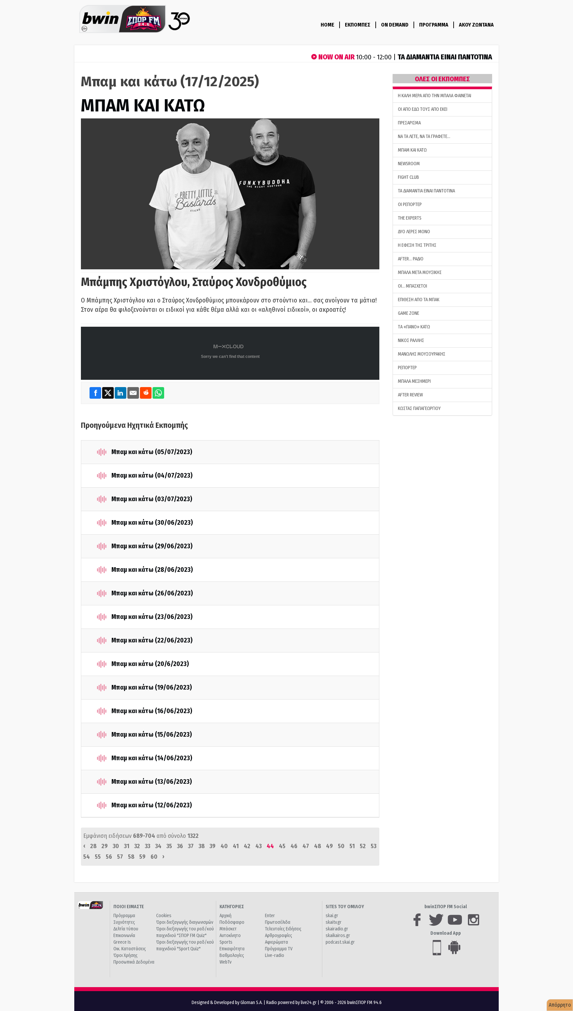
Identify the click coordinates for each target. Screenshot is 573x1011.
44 (270, 846)
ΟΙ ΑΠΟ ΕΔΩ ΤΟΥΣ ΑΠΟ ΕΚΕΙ (422, 109)
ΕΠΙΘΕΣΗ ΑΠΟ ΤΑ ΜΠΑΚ (418, 300)
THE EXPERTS (409, 218)
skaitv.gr (334, 922)
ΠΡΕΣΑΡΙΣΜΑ (409, 123)
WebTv (225, 962)
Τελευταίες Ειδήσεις (283, 929)
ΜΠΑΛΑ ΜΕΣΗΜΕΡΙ (414, 381)
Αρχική (225, 915)
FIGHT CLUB (408, 177)
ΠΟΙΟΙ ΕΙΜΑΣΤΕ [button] (128, 907)
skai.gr (332, 915)
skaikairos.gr (338, 935)
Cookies (163, 915)
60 (154, 856)
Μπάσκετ (228, 929)
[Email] (133, 392)
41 (236, 846)
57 (120, 856)
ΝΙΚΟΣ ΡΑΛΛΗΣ (411, 340)
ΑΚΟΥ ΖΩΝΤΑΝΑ (476, 25)
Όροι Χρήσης (125, 955)
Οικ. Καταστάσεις (129, 949)
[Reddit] (146, 392)
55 (98, 856)
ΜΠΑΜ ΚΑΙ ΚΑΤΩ (143, 105)
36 (180, 846)
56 (109, 856)
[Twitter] (108, 392)
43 (258, 846)
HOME (327, 25)
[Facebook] (96, 392)
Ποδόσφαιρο (232, 922)
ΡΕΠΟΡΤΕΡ (407, 368)
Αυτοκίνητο (230, 935)
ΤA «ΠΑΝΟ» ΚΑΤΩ (414, 327)
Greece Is (122, 942)
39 (213, 846)
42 (247, 846)
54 (86, 856)
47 (305, 846)
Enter (270, 915)
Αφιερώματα (276, 942)
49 (329, 846)
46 (293, 846)
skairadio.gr (337, 929)
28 (93, 846)
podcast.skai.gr (340, 942)
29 (104, 846)
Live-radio (274, 955)
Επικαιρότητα (232, 949)
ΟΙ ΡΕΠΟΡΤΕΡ (410, 204)
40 (224, 846)
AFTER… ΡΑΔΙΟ (410, 259)
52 (363, 846)
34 (158, 846)
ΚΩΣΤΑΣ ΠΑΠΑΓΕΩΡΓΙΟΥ (419, 408)
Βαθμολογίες (232, 955)
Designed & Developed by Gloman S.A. (227, 1002)
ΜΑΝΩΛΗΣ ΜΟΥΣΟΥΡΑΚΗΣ (421, 354)
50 (341, 846)
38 (202, 846)
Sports (226, 942)
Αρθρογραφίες (278, 935)
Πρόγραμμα (124, 915)
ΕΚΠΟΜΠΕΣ (357, 25)
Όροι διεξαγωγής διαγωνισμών (184, 922)
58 (131, 856)
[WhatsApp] (158, 392)
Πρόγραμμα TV (278, 949)
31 (126, 846)
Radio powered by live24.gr (292, 1002)
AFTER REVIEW (410, 395)
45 (282, 846)
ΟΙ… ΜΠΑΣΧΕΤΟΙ (412, 286)
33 (147, 846)
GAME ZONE (408, 313)
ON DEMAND (395, 25)
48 (317, 846)
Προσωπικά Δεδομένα (134, 962)
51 (352, 846)
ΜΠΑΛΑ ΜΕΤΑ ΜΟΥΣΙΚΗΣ (420, 272)
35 (169, 846)
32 (137, 846)
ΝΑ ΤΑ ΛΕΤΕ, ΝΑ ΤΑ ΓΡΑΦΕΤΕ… (424, 136)
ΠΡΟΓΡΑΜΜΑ (433, 25)
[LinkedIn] (121, 392)
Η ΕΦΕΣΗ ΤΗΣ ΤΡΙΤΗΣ (417, 245)
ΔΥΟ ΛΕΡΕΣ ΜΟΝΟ (414, 232)
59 (142, 856)
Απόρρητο (560, 1005)
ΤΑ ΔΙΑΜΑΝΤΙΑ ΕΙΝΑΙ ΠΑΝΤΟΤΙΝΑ (426, 191)
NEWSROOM (409, 164)
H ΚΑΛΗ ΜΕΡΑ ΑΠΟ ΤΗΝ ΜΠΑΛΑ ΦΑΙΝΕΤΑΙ (434, 96)
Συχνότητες (124, 922)
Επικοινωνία (124, 935)
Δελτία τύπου (125, 929)
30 (116, 846)
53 (373, 846)
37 (191, 846)
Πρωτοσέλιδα (277, 922)
